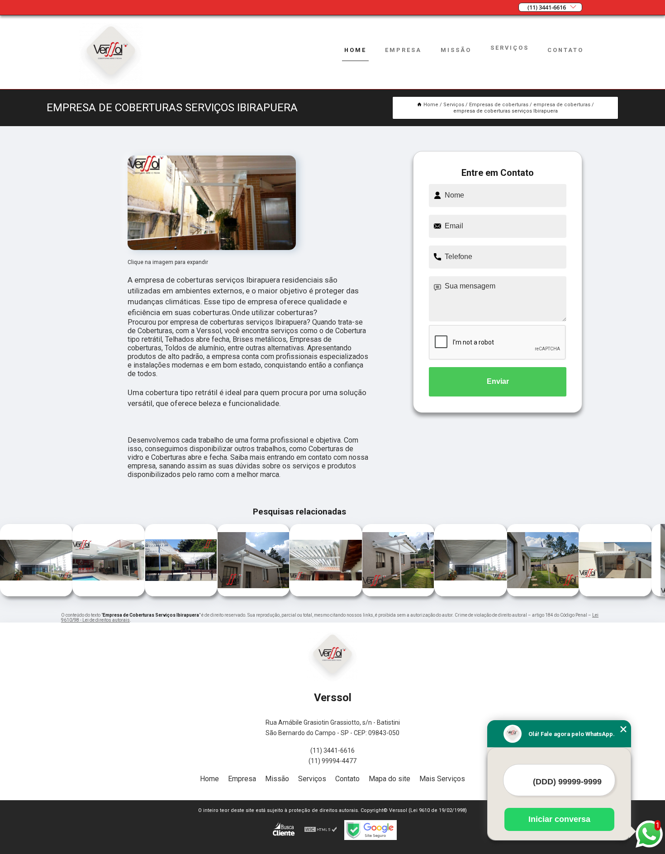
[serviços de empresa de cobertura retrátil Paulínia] (615, 594)
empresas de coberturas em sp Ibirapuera (142, 561)
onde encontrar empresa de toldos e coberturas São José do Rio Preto (217, 561)
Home (355, 50)
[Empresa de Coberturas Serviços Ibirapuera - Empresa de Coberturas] (212, 203)
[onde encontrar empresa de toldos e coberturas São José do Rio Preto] (253, 594)
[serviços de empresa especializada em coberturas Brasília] (398, 594)
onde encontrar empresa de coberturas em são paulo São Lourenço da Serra (289, 560)
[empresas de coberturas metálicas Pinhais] (36, 594)
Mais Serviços (442, 778)
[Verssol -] (110, 83)
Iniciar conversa (559, 819)
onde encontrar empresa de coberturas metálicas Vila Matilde (500, 560)
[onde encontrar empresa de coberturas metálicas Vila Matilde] (543, 594)
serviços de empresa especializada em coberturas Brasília (359, 560)
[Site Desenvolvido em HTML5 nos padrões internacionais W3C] (320, 830)
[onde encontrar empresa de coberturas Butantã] (108, 594)
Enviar (498, 381)
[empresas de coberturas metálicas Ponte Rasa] (470, 594)
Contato (565, 50)
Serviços (509, 47)
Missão (456, 50)
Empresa (403, 50)
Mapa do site (389, 778)
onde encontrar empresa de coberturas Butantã (66, 561)
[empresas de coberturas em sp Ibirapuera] (181, 594)
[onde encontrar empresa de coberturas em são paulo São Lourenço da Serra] (326, 594)
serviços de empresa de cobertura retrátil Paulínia (576, 561)
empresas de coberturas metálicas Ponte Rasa (430, 561)
